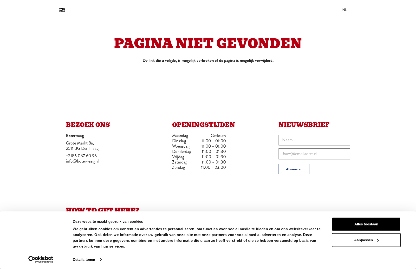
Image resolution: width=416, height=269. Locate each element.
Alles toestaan (366, 224)
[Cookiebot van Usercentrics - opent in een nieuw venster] (41, 259)
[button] (388, 10)
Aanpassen (363, 240)
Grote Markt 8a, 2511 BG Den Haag (82, 145)
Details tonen (84, 259)
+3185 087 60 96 (81, 156)
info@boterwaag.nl (82, 161)
